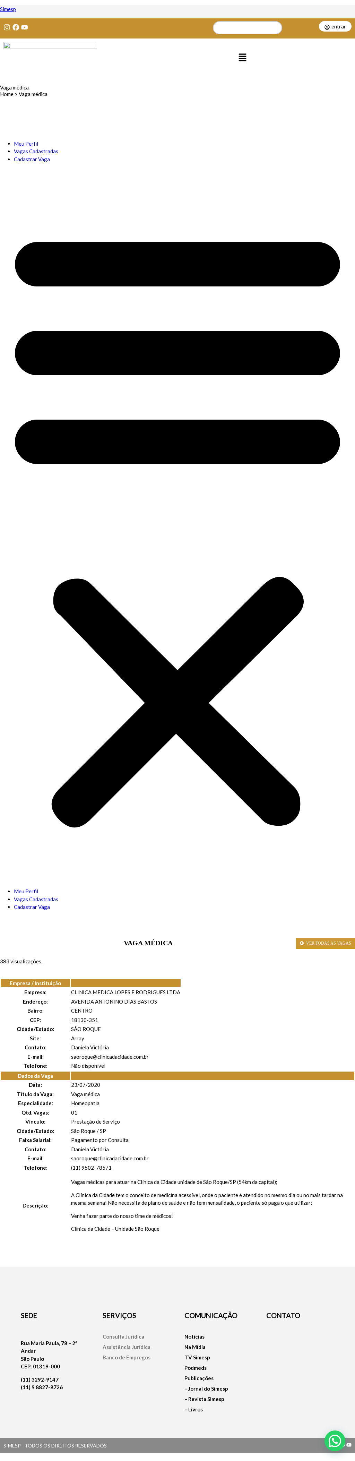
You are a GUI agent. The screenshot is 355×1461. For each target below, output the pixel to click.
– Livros (193, 1409)
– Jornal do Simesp (206, 1388)
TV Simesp (197, 1357)
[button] (242, 58)
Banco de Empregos (126, 1357)
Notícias (194, 1336)
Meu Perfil (26, 143)
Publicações (199, 1378)
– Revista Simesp (204, 1399)
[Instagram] (6, 27)
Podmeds (195, 1367)
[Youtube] (24, 27)
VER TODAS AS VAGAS (328, 943)
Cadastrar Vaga (32, 159)
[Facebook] (15, 27)
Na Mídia (195, 1347)
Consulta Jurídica (123, 1336)
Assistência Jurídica (126, 1347)
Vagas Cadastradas (36, 151)
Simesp (8, 9)
